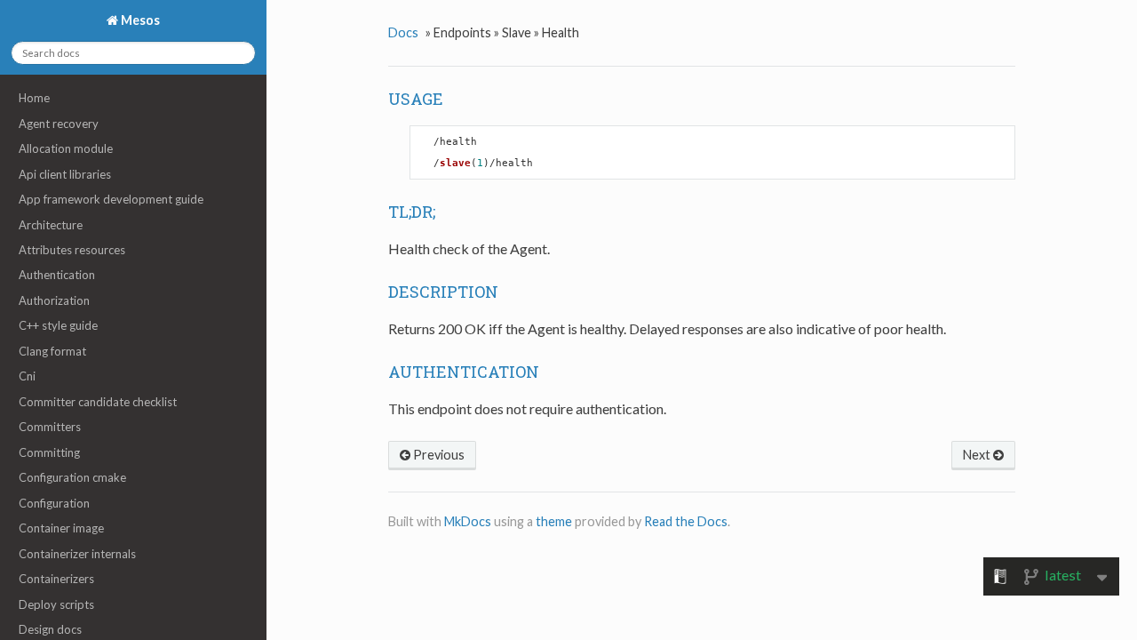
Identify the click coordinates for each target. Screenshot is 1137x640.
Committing (49, 452)
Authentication (57, 275)
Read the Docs (686, 521)
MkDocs (467, 521)
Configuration (54, 503)
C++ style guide (58, 325)
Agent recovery (59, 123)
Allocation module (66, 148)
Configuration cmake (72, 477)
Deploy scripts (56, 604)
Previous (437, 454)
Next (978, 454)
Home (34, 98)
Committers (50, 427)
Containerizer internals (77, 554)
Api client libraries (65, 174)
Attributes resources (72, 250)
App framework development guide (111, 199)
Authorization (54, 300)
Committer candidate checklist (98, 402)
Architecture (51, 225)
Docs (403, 32)
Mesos (139, 20)
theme (554, 521)
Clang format (52, 351)
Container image (61, 528)
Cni (27, 376)
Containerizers (56, 579)
